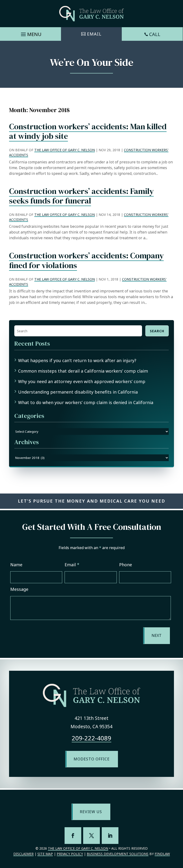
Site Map (45, 854)
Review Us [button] (91, 811)
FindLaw (162, 854)
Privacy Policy (70, 854)
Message (19, 589)
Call (154, 34)
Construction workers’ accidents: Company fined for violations (86, 260)
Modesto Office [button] (92, 759)
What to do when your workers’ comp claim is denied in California (85, 402)
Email (72, 564)
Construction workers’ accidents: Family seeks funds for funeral (81, 196)
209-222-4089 (91, 738)
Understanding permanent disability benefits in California (78, 392)
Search (157, 331)
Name (16, 564)
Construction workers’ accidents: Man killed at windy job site (88, 131)
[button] (30, 33)
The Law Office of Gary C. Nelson (64, 150)
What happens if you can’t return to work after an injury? (77, 360)
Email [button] (94, 34)
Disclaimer (23, 854)
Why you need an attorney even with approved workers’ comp (81, 381)
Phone (125, 564)
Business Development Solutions (117, 854)
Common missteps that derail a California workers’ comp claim (83, 371)
